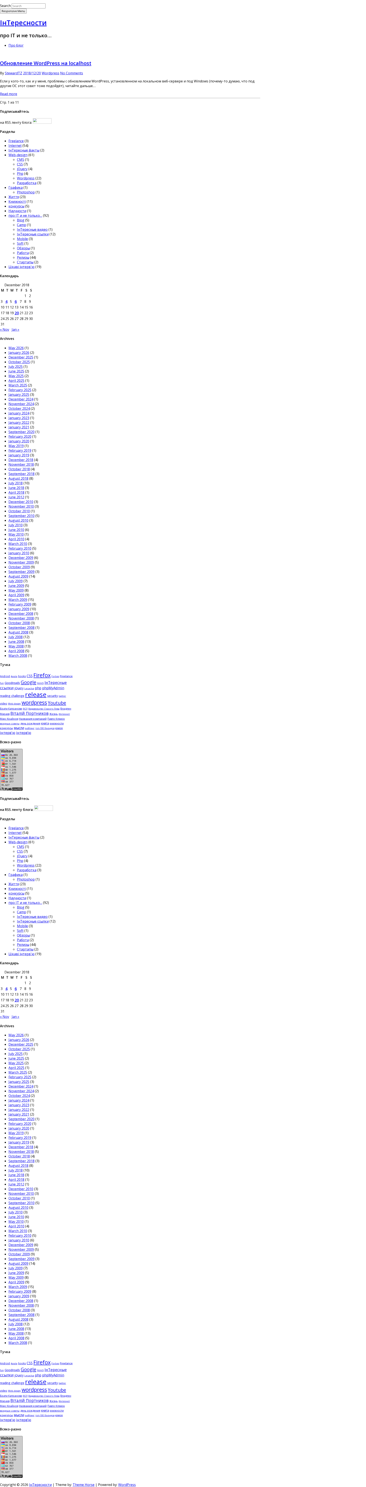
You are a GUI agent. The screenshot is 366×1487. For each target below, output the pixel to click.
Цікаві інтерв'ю (21, 266)
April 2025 (16, 380)
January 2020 (18, 441)
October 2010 (19, 511)
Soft (20, 243)
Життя (13, 197)
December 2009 (20, 557)
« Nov (4, 329)
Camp (21, 224)
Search (5, 5)
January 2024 (18, 413)
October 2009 (19, 567)
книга (45, 723)
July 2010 (15, 525)
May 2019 (16, 445)
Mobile (22, 238)
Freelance (16, 141)
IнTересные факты (23, 150)
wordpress (34, 702)
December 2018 (20, 459)
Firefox (42, 675)
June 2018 (16, 487)
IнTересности (23, 22)
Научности (17, 210)
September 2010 (21, 515)
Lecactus (29, 688)
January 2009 (18, 609)
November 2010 (21, 506)
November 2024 (21, 404)
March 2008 (17, 655)
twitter (62, 696)
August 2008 (18, 632)
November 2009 (21, 562)
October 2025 (19, 362)
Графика (15, 187)
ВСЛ (25, 708)
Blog (20, 220)
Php (20, 173)
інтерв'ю (7, 732)
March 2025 (17, 385)
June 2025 (16, 371)
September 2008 (21, 627)
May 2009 (16, 590)
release (35, 694)
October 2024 (19, 408)
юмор (59, 728)
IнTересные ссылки (33, 234)
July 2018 (15, 483)
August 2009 (18, 576)
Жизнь (53, 714)
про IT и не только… (25, 215)
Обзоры (23, 248)
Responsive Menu (13, 11)
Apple (14, 676)
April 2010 (16, 539)
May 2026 (16, 348)
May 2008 (16, 646)
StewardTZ (13, 73)
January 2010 (18, 553)
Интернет (64, 714)
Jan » (15, 329)
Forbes (55, 676)
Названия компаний (33, 719)
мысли (19, 727)
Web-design (18, 155)
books (22, 676)
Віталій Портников (29, 713)
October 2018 (19, 469)
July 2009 (15, 581)
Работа (23, 252)
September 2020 (21, 431)
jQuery (22, 169)
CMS (20, 159)
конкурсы (16, 206)
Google (28, 682)
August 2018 (18, 478)
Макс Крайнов (9, 719)
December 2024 (20, 399)
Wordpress (50, 73)
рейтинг (30, 728)
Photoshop (26, 192)
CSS (20, 164)
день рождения (30, 723)
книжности (57, 723)
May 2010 (16, 534)
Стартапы (25, 262)
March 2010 (17, 543)
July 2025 (15, 366)
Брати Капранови (11, 708)
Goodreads (12, 683)
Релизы (23, 257)
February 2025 (19, 390)
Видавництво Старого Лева (44, 708)
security (52, 696)
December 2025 (20, 357)
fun (2, 683)
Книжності (17, 201)
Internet (15, 145)
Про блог (16, 45)
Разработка (26, 183)
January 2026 (18, 352)
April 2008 (16, 651)
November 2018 (21, 464)
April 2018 (16, 492)
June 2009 (16, 585)
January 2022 (18, 422)
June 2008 (16, 641)
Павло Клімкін (56, 719)
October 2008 (19, 623)
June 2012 (16, 497)
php (38, 687)
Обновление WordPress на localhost (45, 63)
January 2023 (18, 418)
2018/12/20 (32, 73)
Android (5, 676)
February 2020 (19, 436)
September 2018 (21, 473)
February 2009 (19, 604)
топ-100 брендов (44, 728)
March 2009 (17, 599)
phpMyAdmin (53, 687)
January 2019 (18, 455)
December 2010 (20, 501)
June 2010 (16, 529)
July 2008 (15, 637)
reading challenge (12, 696)
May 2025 (16, 376)
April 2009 (16, 595)
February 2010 (19, 548)
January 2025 (18, 394)
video (3, 703)
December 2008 (20, 613)
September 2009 (21, 571)
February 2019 (19, 450)
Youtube (57, 703)
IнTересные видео (32, 229)
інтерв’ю (23, 732)
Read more (8, 94)
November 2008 (21, 618)
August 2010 (18, 520)
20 (17, 312)
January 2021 (18, 427)
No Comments (71, 73)
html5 (40, 683)
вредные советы (9, 723)
